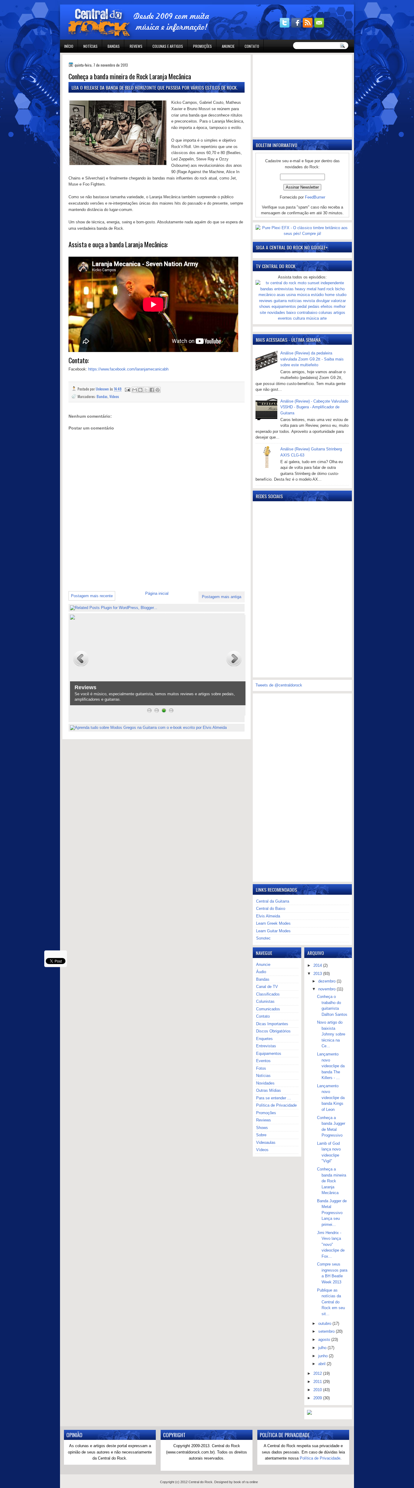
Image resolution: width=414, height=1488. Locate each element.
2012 (318, 1373)
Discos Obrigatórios (273, 1031)
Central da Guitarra (272, 901)
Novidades (265, 1083)
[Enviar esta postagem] (127, 388)
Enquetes (264, 1038)
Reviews (136, 46)
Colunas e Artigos (167, 46)
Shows (262, 1127)
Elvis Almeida (268, 916)
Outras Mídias (268, 1090)
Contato (252, 46)
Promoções (202, 46)
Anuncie (228, 46)
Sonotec (263, 938)
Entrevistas (266, 1046)
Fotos (261, 1068)
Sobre (261, 1135)
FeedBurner (315, 197)
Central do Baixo (270, 908)
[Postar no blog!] (140, 390)
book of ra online (246, 1482)
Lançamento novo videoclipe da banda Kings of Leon (331, 1098)
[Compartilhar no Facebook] (152, 390)
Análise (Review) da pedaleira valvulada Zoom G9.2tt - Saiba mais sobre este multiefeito (312, 359)
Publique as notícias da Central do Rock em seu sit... (331, 1302)
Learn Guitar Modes (273, 931)
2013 (318, 973)
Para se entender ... (273, 1098)
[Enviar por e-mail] (135, 390)
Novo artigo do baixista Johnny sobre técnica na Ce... (331, 1034)
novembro (327, 989)
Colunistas (265, 1001)
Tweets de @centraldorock (278, 685)
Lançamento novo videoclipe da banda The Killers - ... (331, 1066)
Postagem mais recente (92, 596)
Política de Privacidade (276, 1105)
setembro (327, 1331)
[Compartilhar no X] (146, 390)
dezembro (327, 981)
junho (323, 1356)
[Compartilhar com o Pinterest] (158, 390)
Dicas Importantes (272, 1024)
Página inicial (157, 593)
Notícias (90, 46)
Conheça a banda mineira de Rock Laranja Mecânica (331, 1181)
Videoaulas (265, 1142)
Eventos (263, 1060)
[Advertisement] (139, 574)
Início (68, 46)
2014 (318, 965)
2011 (318, 1381)
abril (322, 1363)
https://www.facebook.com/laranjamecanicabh (128, 369)
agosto (324, 1339)
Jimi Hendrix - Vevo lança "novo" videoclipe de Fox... (331, 1244)
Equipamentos (268, 1053)
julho (323, 1347)
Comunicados (268, 1009)
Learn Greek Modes (273, 923)
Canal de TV (267, 986)
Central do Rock (200, 1482)
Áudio (261, 972)
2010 (318, 1390)
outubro (325, 1323)
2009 (318, 1398)
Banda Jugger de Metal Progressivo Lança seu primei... (332, 1213)
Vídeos (114, 396)
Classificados (268, 994)
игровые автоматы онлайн (114, 2)
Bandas (114, 46)
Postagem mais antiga (221, 596)
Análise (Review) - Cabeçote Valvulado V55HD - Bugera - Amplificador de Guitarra (314, 407)
